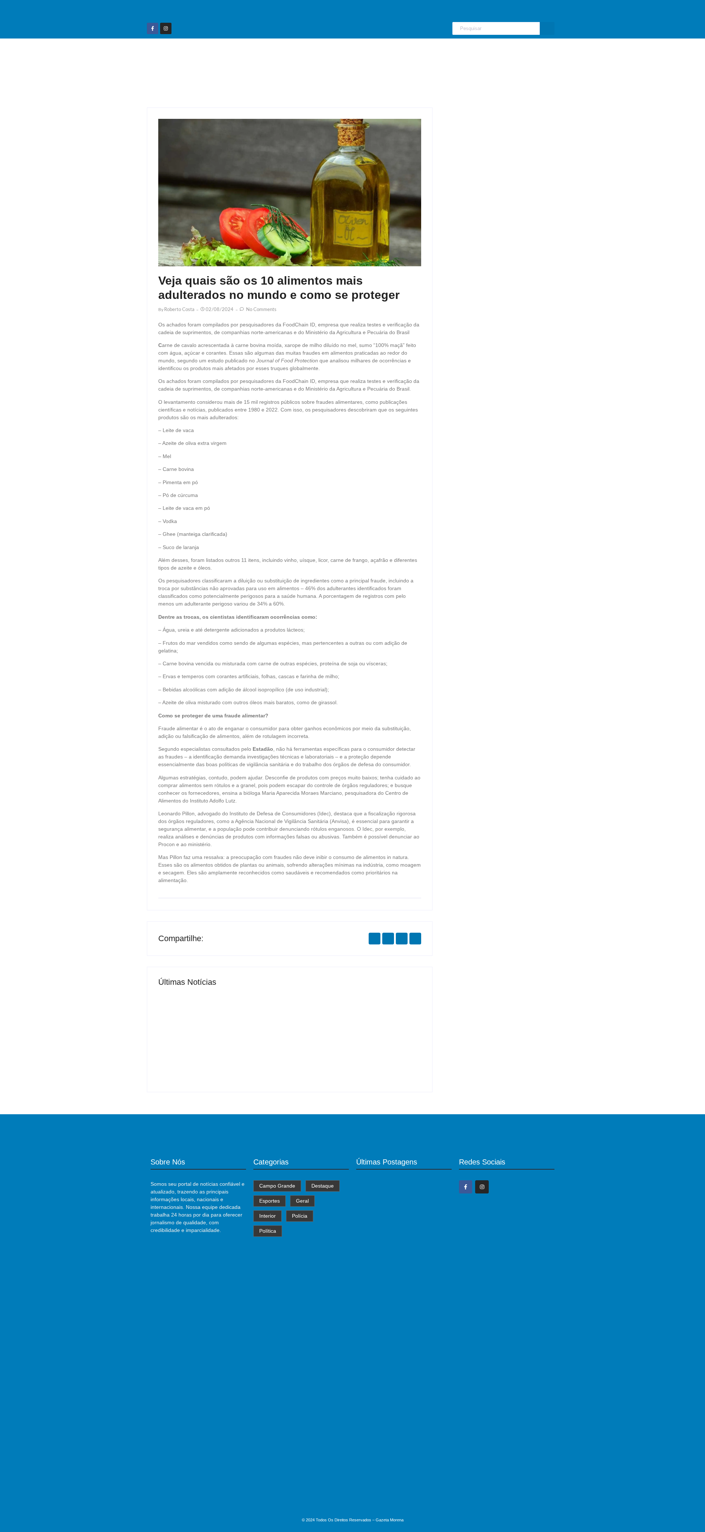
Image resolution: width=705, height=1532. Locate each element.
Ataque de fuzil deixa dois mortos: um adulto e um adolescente (400, 1498)
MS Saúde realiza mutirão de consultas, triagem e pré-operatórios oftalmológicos (217, 1046)
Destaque (313, 52)
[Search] (547, 28)
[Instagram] (165, 28)
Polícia (449, 52)
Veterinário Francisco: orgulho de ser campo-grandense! (353, 1050)
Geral (386, 52)
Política (481, 52)
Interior (416, 52)
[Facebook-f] (152, 28)
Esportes (353, 52)
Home (222, 52)
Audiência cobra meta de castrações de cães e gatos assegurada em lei (403, 1415)
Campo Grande (265, 52)
